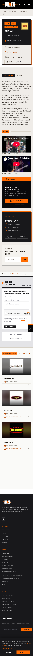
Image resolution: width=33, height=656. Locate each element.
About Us (5, 553)
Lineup (19, 75)
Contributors (7, 556)
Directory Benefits (9, 572)
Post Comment (9, 326)
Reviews (5, 536)
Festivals (12, 12)
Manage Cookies (8, 601)
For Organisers (7, 569)
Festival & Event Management (13, 575)
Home (5, 12)
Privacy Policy (7, 595)
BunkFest (22, 12)
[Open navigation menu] (29, 4)
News (4, 533)
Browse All (26, 353)
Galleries (5, 539)
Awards (5, 542)
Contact (5, 559)
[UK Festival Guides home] (16, 502)
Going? (9, 62)
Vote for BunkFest (16, 200)
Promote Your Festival (10, 578)
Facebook (22, 236)
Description (8, 75)
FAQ (3, 584)
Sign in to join (26, 286)
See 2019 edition (10, 52)
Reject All (9, 652)
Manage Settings (7, 648)
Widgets (5, 581)
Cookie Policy (7, 598)
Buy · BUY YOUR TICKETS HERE (12, 417)
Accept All (23, 652)
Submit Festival (8, 565)
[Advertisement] (16, 468)
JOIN (24, 259)
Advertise (5, 562)
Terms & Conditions (9, 604)
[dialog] (16, 647)
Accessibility (7, 610)
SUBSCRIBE (27, 629)
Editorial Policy (8, 607)
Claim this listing (16, 274)
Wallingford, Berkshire (14, 40)
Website (10, 236)
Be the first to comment (13, 57)
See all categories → (19, 204)
